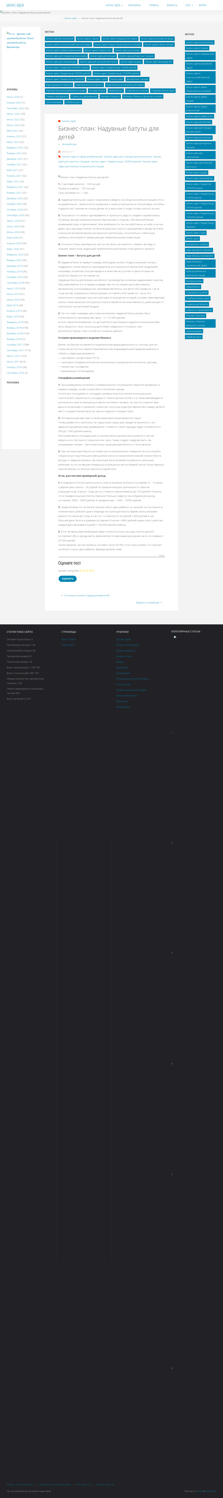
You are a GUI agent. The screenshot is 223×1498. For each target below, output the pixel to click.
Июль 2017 (13, 361)
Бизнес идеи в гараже (88, 38)
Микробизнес (116, 90)
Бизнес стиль (124, 656)
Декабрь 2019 (15, 266)
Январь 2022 (14, 153)
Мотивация (123, 673)
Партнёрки (68, 645)
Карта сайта (69, 639)
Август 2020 (13, 220)
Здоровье (122, 667)
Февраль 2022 (15, 147)
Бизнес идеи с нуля (97, 79)
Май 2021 (12, 170)
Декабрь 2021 (15, 159)
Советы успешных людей (131, 690)
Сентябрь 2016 (15, 372)
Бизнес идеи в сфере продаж (159, 44)
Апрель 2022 (14, 136)
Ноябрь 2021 (14, 164)
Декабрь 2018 (15, 333)
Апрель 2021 (14, 175)
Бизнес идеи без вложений (59, 38)
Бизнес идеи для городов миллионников (66, 55)
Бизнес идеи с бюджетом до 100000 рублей (114, 67)
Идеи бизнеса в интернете (89, 84)
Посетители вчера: (18, 661)
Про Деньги (83, 1484)
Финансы (121, 701)
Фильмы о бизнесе (110, 96)
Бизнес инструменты (20, 1484)
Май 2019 (12, 305)
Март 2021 (13, 181)
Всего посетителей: (18, 673)
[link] (213, 5)
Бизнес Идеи (15, 5)
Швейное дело (73, 102)
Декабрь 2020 (15, 198)
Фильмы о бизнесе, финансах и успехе (143, 96)
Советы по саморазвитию (84, 96)
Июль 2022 (13, 119)
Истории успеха (97, 90)
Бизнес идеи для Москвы (127, 50)
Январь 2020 (14, 260)
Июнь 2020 (13, 232)
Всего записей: (15, 698)
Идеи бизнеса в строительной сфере (125, 84)
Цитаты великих (54, 102)
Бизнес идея (116, 79)
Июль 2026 (13, 97)
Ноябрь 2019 (14, 271)
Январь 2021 (14, 192)
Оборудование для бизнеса (132, 678)
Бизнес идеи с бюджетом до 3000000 (65, 79)
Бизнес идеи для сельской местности (98, 61)
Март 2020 (13, 249)
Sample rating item (68, 570)
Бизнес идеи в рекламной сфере (157, 38)
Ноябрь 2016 (14, 367)
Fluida (200, 1491)
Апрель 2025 (14, 102)
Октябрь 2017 (15, 344)
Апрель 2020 (14, 243)
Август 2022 (13, 113)
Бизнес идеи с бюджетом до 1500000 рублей (116, 73)
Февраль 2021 (15, 187)
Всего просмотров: (18, 667)
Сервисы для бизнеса (57, 96)
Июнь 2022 (13, 125)
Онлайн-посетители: (19, 639)
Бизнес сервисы (125, 650)
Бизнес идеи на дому (131, 61)
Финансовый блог (127, 695)
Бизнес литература (127, 645)
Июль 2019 (13, 294)
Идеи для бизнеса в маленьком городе (65, 90)
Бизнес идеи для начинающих (61, 61)
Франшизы (122, 707)
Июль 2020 (13, 226)
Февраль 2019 (15, 322)
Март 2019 (13, 316)
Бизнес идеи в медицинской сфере (120, 38)
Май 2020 (12, 237)
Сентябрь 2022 (15, 108)
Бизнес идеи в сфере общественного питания (118, 44)
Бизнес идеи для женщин (103, 55)
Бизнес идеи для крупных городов (136, 55)
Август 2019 (13, 288)
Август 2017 (13, 356)
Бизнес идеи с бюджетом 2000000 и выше (67, 67)
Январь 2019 (14, 327)
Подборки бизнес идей (162, 90)
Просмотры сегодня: (19, 645)
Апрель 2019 (14, 311)
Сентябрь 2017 (15, 350)
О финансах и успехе (137, 90)
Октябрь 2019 (15, 277)
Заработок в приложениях (54, 1484)
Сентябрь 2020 (15, 215)
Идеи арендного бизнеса (59, 84)
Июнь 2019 (13, 299)
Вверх (162, 555)
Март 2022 (13, 142)
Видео (120, 661)
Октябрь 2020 (15, 209)
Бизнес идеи (71, 18)
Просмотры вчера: (18, 656)
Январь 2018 (14, 339)
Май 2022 (12, 130)
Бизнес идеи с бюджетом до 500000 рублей (68, 73)
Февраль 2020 (15, 254)
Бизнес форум (105, 1484)
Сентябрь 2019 (15, 282)
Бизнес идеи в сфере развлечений (63, 50)
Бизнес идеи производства (158, 61)
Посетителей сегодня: (20, 650)
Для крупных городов (137, 79)
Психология (123, 684)
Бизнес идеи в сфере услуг (98, 50)
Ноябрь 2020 (14, 204)
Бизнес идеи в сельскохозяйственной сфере (68, 44)
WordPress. (210, 1491)
